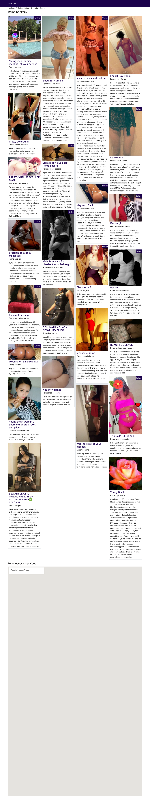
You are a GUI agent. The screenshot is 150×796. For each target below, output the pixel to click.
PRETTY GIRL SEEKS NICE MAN (24, 179)
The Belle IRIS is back (122, 435)
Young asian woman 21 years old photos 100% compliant (22, 424)
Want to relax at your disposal (89, 445)
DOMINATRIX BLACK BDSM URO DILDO (55, 329)
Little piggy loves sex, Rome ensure (55, 164)
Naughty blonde (52, 389)
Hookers (11, 8)
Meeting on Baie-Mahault (24, 361)
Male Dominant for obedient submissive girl (57, 263)
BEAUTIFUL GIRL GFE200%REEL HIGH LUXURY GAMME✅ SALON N (21, 498)
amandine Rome (86, 353)
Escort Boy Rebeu (120, 75)
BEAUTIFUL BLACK (121, 344)
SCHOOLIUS (13, 3)
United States (23, 8)
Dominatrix (116, 157)
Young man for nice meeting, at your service (23, 62)
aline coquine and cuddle (91, 78)
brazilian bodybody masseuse (20, 254)
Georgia (34, 8)
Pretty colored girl (19, 141)
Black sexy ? (84, 287)
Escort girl (116, 223)
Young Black (117, 492)
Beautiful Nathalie (53, 80)
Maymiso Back (85, 205)
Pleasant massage (19, 315)
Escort (114, 287)
